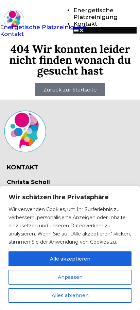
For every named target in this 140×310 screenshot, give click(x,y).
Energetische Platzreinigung (95, 13)
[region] (70, 248)
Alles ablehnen (70, 295)
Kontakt (12, 33)
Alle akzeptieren (70, 259)
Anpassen (70, 277)
